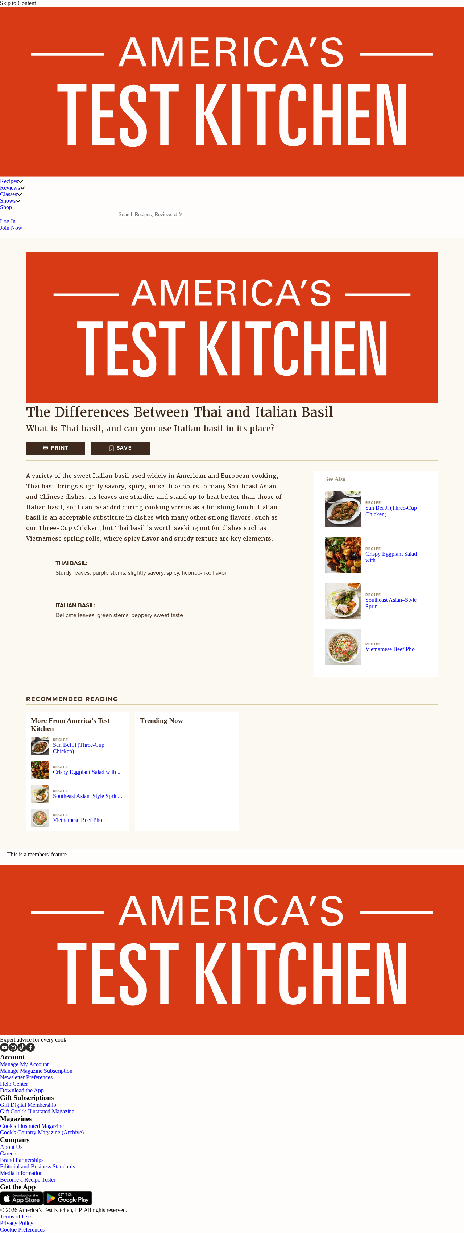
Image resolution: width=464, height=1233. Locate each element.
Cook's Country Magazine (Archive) (42, 1132)
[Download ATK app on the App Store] (21, 1203)
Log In (8, 221)
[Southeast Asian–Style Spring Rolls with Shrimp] (343, 601)
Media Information (21, 1173)
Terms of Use (15, 1216)
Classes (8, 194)
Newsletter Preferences (26, 1077)
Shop (6, 207)
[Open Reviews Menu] (22, 188)
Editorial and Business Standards (37, 1166)
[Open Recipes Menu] (20, 181)
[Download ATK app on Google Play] (67, 1203)
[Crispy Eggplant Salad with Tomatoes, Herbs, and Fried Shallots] (343, 555)
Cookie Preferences (22, 1229)
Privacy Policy (16, 1223)
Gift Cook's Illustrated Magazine (37, 1111)
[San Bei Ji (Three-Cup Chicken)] (343, 509)
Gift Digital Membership (28, 1105)
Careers (8, 1153)
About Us (11, 1147)
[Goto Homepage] (232, 174)
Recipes (9, 181)
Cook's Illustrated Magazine (32, 1126)
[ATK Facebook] (30, 1050)
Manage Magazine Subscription (36, 1071)
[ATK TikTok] (21, 1050)
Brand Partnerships (22, 1160)
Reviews (10, 188)
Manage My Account (24, 1064)
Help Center (14, 1084)
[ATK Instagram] (13, 1050)
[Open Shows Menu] (18, 201)
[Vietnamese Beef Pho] (343, 647)
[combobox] (150, 214)
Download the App (22, 1090)
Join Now (11, 228)
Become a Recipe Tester (27, 1179)
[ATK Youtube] (4, 1050)
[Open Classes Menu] (19, 194)
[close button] (3, 861)
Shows (8, 201)
